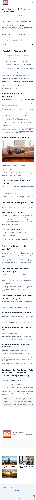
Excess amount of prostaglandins (8, 172)
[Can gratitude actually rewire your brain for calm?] (9, 473)
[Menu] (30, 2)
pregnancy (18, 101)
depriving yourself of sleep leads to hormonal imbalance (18, 123)
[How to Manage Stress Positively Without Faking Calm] (9, 460)
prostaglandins (9, 165)
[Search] (32, 2)
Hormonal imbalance (6, 113)
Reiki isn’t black (5, 75)
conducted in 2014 (23, 337)
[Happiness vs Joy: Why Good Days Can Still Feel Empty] (26, 460)
